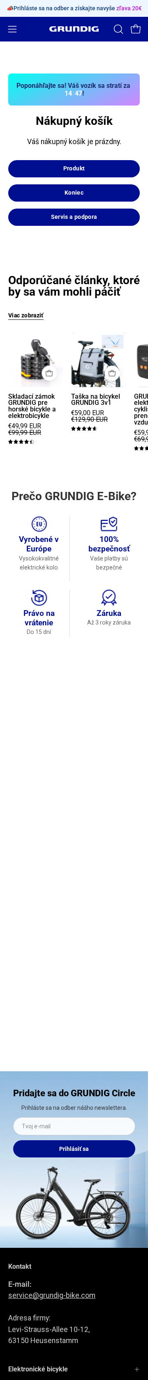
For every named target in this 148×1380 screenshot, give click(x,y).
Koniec (74, 192)
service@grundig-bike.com (51, 1295)
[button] (117, 29)
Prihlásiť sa (74, 1149)
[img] (21, 442)
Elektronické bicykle (38, 1369)
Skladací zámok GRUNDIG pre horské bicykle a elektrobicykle (32, 406)
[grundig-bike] (74, 29)
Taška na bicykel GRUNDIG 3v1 (95, 399)
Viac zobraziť (26, 315)
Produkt (74, 168)
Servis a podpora (74, 217)
